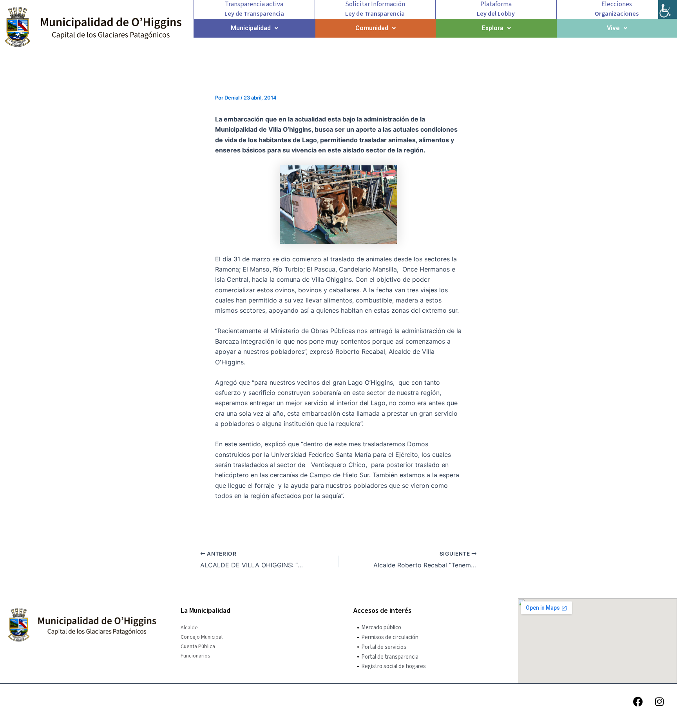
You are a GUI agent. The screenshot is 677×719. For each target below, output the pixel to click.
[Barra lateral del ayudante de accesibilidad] (667, 9)
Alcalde (189, 628)
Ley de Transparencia (254, 13)
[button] (254, 28)
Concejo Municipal (202, 637)
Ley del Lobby (496, 13)
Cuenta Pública (198, 646)
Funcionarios (195, 656)
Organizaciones (617, 13)
